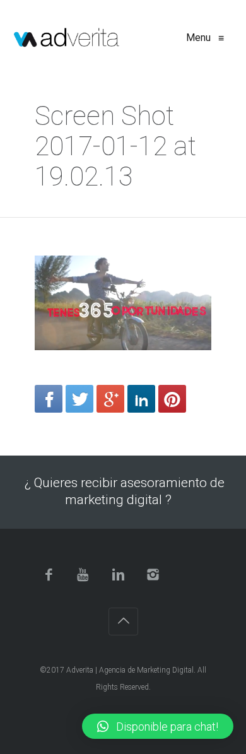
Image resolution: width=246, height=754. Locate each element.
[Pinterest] (172, 399)
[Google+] (110, 399)
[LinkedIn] (141, 399)
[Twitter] (79, 399)
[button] (157, 726)
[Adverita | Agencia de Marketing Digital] (66, 37)
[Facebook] (48, 399)
